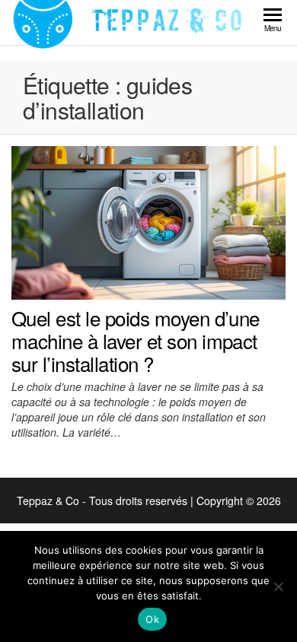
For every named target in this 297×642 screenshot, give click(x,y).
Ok (152, 619)
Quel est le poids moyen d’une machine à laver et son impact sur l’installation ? (135, 340)
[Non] (278, 586)
